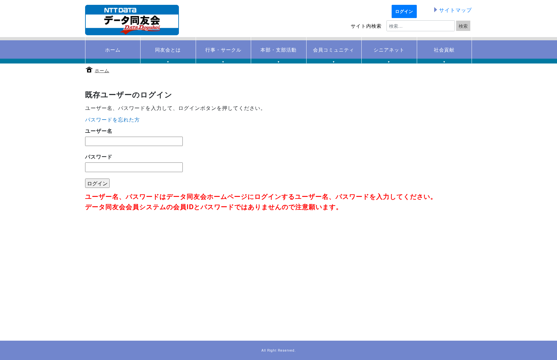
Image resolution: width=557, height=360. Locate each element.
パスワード (98, 156)
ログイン (404, 11)
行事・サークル (223, 52)
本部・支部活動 (278, 52)
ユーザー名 (98, 130)
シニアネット (389, 52)
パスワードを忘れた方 (112, 119)
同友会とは (168, 52)
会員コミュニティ (333, 52)
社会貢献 (444, 52)
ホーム (102, 70)
